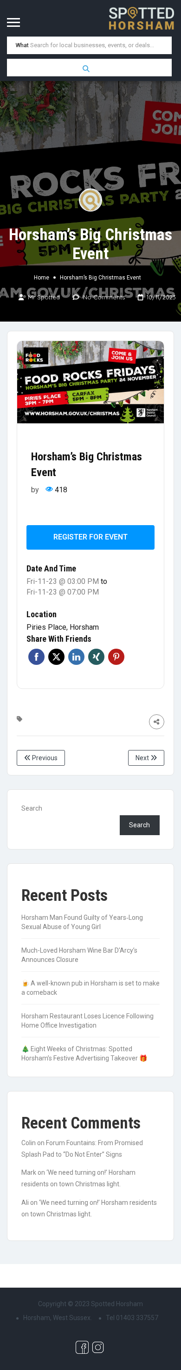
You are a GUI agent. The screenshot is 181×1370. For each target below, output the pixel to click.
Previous (44, 758)
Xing (96, 657)
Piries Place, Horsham (62, 627)
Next (143, 758)
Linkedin (76, 657)
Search (31, 808)
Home (41, 277)
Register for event (90, 537)
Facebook (36, 657)
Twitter (56, 657)
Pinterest (116, 657)
